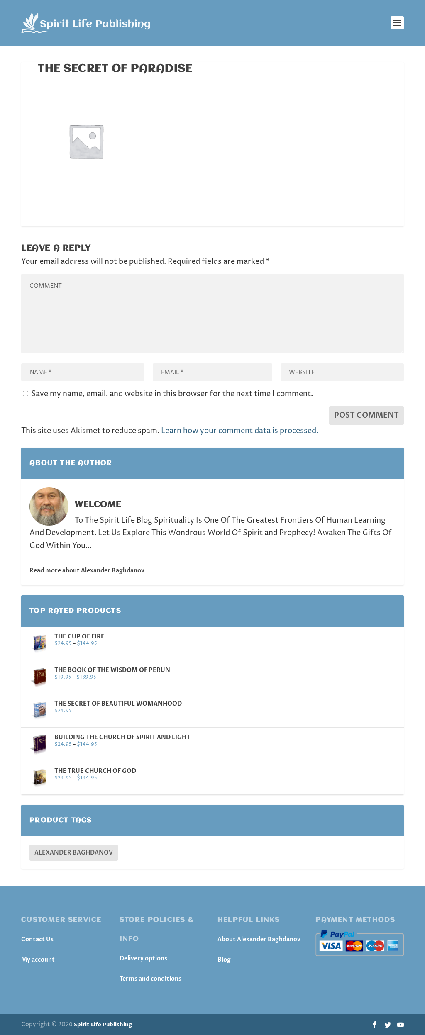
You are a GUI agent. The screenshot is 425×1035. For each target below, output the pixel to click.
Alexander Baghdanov (73, 853)
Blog (224, 960)
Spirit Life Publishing (103, 1024)
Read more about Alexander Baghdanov (86, 571)
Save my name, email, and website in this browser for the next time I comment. (172, 394)
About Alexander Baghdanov (258, 939)
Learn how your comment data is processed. (239, 431)
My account (38, 960)
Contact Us (37, 939)
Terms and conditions (150, 979)
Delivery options (143, 958)
